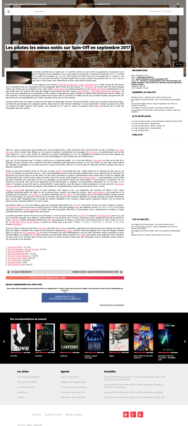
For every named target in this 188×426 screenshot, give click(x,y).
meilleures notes (148, 79)
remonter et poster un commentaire (112, 305)
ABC (77, 207)
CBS (43, 152)
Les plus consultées (27, 382)
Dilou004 (50, 278)
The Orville (81, 216)
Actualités (110, 371)
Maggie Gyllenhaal (98, 89)
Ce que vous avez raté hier (74, 387)
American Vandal (89, 177)
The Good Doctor (13, 207)
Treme (81, 85)
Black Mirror (67, 194)
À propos (36, 414)
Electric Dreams (12, 190)
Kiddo (84, 4)
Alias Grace (67, 230)
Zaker (63, 278)
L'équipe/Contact (53, 414)
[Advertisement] (65, 129)
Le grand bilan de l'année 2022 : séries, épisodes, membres (133, 392)
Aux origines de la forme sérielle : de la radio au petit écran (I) (152, 108)
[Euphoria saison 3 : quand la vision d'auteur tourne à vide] (121, 272)
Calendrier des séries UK (73, 397)
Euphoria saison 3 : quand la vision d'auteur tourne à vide (95, 272)
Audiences (22, 392)
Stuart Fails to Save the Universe (143, 357)
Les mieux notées (26, 387)
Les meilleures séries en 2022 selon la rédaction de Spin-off (134, 397)
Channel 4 (36, 194)
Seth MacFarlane (104, 216)
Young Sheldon (33, 222)
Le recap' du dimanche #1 (140, 130)
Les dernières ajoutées (28, 377)
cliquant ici (65, 290)
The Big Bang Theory (17, 222)
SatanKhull (17, 224)
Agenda (65, 371)
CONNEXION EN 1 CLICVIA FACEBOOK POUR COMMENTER (65, 297)
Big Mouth (12, 252)
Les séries (23, 371)
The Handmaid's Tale (31, 233)
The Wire (74, 85)
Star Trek (120, 150)
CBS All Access (91, 152)
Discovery (10, 152)
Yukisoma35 (98, 160)
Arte (59, 228)
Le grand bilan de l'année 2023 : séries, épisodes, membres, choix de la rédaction (134, 385)
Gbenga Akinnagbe (112, 91)
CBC (34, 235)
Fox (119, 216)
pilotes (138, 79)
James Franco (59, 89)
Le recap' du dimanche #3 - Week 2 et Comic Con (148, 126)
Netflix (59, 171)
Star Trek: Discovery (16, 249)
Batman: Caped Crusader (91, 357)
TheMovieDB (37, 425)
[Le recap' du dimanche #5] (8, 272)
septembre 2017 (162, 79)
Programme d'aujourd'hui (73, 382)
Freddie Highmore (31, 209)
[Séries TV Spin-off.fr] (18, 11)
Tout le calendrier (70, 377)
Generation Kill (91, 85)
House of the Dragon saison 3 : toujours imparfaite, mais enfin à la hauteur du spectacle (134, 378)
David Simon (63, 85)
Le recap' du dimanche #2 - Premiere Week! (146, 128)
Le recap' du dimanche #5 (21, 272)
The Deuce (88, 87)
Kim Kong (42, 228)
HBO (97, 106)
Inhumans (15, 220)
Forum (20, 397)
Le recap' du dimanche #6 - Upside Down (145, 123)
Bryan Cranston (98, 192)
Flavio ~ (57, 278)
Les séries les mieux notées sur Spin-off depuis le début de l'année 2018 (156, 121)
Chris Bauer (96, 91)
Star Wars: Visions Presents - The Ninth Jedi (166, 358)
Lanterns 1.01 (116, 4)
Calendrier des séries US (73, 392)
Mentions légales (74, 414)
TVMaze (29, 425)
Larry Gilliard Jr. (83, 91)
